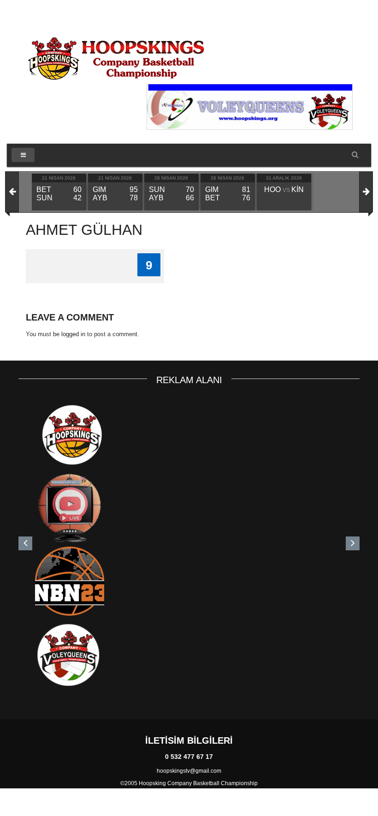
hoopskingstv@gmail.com (189, 771)
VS (284, 190)
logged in (73, 334)
